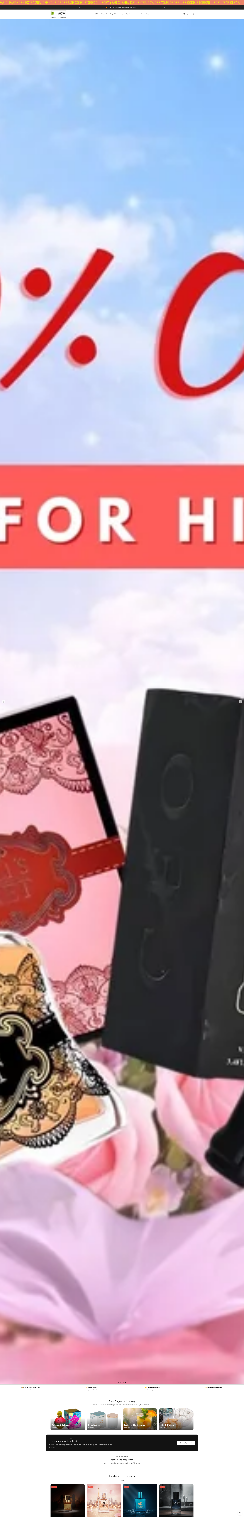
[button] (113, 14)
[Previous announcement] (79, 7)
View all (122, 1480)
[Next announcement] (164, 7)
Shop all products (186, 1443)
